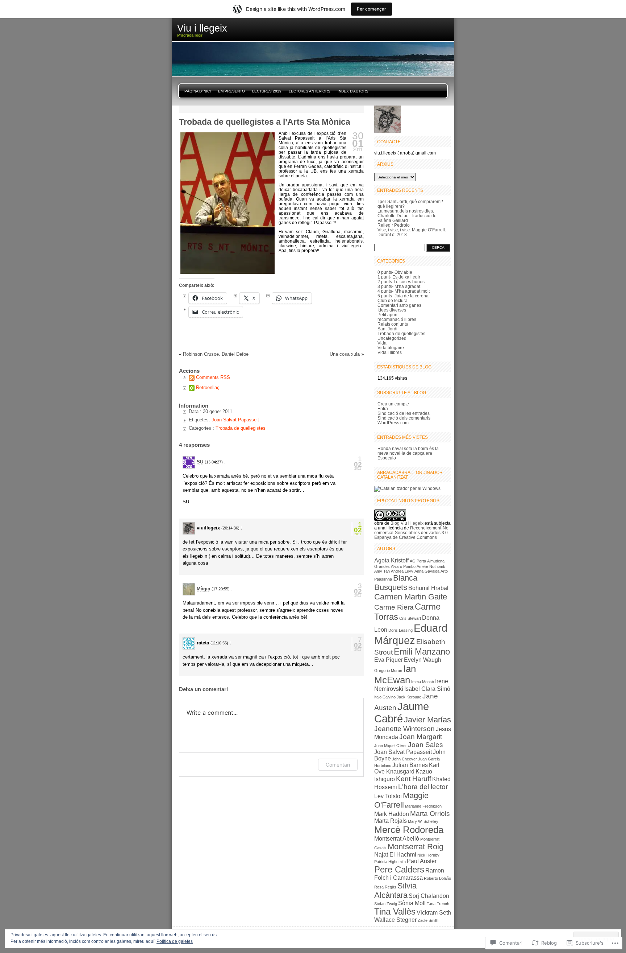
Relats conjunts (392, 324)
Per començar (371, 9)
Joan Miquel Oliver (390, 745)
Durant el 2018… (394, 234)
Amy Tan (382, 571)
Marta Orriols (430, 813)
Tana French (438, 904)
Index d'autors (353, 91)
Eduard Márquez (410, 634)
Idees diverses (391, 310)
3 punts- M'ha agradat (398, 286)
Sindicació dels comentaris (403, 418)
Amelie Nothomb (431, 566)
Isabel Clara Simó (427, 689)
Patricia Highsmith (390, 861)
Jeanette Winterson (404, 729)
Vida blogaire (390, 347)
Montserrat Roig (415, 846)
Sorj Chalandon (429, 896)
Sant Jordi (387, 328)
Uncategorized (391, 338)
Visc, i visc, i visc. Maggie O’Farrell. (411, 229)
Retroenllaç (208, 387)
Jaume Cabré (401, 712)
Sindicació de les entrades (403, 413)
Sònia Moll (412, 903)
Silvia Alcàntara (395, 890)
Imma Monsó (422, 682)
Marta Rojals (390, 821)
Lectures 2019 (266, 91)
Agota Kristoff (391, 560)
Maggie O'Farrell (401, 800)
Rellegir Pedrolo (393, 225)
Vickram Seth (434, 912)
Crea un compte (393, 403)
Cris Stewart (410, 618)
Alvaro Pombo (403, 566)
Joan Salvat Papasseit (235, 419)
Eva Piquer (388, 660)
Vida (382, 343)
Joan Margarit (420, 736)
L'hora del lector (423, 787)
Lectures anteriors (309, 91)
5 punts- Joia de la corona (403, 295)
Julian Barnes (410, 765)
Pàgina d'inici (197, 91)
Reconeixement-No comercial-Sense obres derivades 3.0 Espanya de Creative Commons (411, 532)
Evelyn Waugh (422, 660)
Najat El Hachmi (395, 854)
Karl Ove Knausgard (406, 768)
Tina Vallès (395, 911)
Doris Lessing (400, 630)
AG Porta (418, 561)
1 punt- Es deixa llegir (398, 277)
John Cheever (404, 759)
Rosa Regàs (385, 887)
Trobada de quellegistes (241, 428)
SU (200, 462)
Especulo (386, 457)
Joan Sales (425, 744)
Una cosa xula (345, 354)
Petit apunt (387, 314)
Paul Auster (422, 861)
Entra (382, 408)
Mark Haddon (391, 814)
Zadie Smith (428, 920)
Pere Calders (399, 869)
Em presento (231, 91)
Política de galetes (174, 941)
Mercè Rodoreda (408, 829)
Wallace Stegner (395, 920)
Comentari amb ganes (399, 305)
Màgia (203, 588)
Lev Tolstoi (388, 796)
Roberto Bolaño (437, 878)
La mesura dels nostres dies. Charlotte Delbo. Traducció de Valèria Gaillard (407, 216)
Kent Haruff (413, 779)
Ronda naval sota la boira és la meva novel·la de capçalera (408, 450)
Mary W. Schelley (423, 821)
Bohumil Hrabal (428, 588)
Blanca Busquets (395, 582)
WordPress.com (393, 422)
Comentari (338, 765)
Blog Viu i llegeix (407, 523)
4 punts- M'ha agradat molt (403, 291)
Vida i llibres (389, 352)
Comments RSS (213, 377)
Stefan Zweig (385, 904)
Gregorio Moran (388, 670)
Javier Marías (427, 719)
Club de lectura (392, 300)
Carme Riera (394, 607)
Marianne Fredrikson (423, 806)
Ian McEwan (395, 674)
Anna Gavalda (426, 571)
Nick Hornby (428, 855)
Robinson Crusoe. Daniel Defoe (216, 354)
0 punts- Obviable (394, 272)
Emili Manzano (422, 651)
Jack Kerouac (409, 697)
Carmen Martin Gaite (410, 596)
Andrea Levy (402, 571)
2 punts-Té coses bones (401, 281)
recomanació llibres (396, 319)
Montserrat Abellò (396, 839)
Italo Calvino (385, 697)
